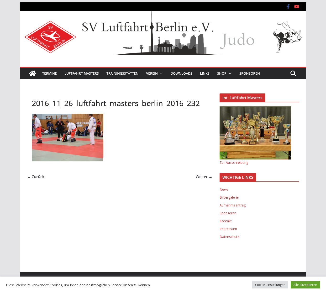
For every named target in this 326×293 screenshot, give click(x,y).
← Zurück (35, 176)
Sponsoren (249, 73)
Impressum (228, 228)
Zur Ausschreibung (234, 162)
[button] (160, 73)
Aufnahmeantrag (233, 205)
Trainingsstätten (122, 73)
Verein (152, 73)
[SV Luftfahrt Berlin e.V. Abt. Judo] (163, 14)
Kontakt (226, 221)
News (224, 189)
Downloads (181, 73)
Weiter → (204, 176)
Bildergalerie (229, 197)
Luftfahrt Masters (81, 73)
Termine (49, 73)
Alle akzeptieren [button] (305, 285)
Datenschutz (229, 236)
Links (205, 73)
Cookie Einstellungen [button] (270, 285)
